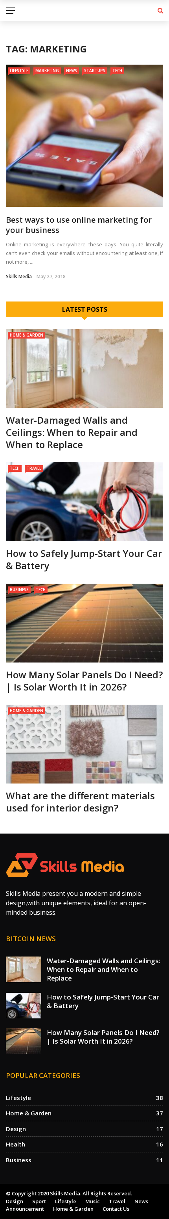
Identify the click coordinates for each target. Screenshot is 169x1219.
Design (14, 1201)
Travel (34, 468)
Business (19, 589)
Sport (39, 1201)
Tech (117, 70)
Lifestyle (19, 70)
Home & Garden (26, 335)
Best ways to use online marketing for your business (79, 224)
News (71, 70)
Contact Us (116, 1208)
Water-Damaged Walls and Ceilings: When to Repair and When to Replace (72, 432)
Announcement (25, 1208)
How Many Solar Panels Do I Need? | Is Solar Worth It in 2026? (84, 680)
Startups (94, 70)
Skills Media (19, 276)
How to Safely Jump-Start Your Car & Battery (84, 559)
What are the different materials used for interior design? (80, 801)
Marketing (47, 70)
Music (92, 1201)
